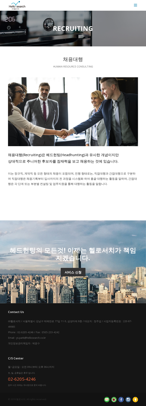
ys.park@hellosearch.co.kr (31, 337)
